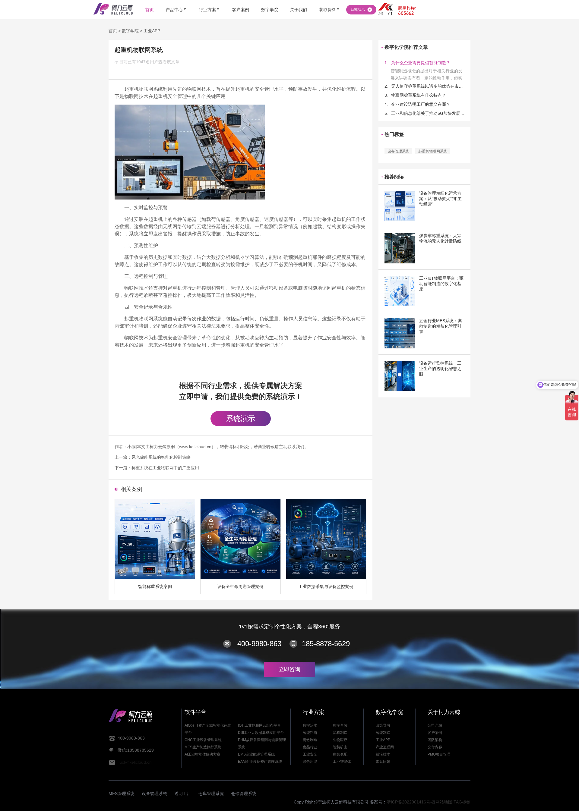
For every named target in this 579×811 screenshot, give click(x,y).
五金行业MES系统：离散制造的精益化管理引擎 (440, 326)
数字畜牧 (340, 725)
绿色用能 (310, 761)
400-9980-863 (259, 644)
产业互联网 (385, 747)
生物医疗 (340, 740)
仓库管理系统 (211, 793)
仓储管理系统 (243, 793)
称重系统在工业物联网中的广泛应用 (165, 467)
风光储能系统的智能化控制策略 (161, 457)
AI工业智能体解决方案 (202, 754)
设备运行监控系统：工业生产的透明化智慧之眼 (440, 368)
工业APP (152, 30)
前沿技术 (383, 754)
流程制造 (340, 733)
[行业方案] (209, 1)
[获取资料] (329, 1)
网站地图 (443, 802)
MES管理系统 (121, 793)
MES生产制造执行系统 (203, 747)
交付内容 (435, 747)
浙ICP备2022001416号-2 (410, 802)
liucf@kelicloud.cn (135, 762)
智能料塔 (310, 733)
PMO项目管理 (439, 754)
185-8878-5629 (326, 644)
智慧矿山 (340, 747)
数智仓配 (340, 754)
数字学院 (130, 30)
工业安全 (310, 754)
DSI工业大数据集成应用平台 (261, 733)
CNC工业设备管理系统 (203, 740)
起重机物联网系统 (432, 151)
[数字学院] (269, 1)
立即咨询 (289, 669)
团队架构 (435, 740)
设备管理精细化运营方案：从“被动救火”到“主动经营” (440, 198)
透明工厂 (182, 793)
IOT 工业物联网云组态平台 (259, 725)
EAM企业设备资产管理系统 (260, 761)
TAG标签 (462, 802)
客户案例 (435, 733)
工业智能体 (342, 761)
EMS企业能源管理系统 (256, 754)
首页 (113, 30)
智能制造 (383, 733)
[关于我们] (298, 1)
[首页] (149, 1)
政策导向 (383, 725)
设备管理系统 (398, 151)
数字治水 (310, 725)
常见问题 (383, 761)
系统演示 (240, 418)
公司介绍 (435, 725)
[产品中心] (176, 1)
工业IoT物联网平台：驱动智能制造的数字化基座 (441, 283)
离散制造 (310, 740)
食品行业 (310, 747)
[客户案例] (240, 1)
